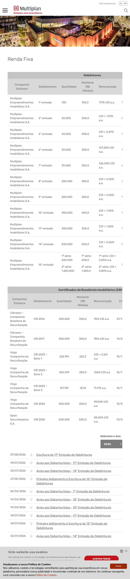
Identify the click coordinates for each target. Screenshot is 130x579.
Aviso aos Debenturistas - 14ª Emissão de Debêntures (73, 471)
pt (125, 3)
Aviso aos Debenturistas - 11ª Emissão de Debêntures (73, 463)
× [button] (126, 551)
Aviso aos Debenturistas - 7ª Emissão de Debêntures (73, 491)
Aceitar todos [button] (101, 559)
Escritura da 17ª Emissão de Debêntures (64, 455)
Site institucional (107, 3)
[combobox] (121, 551)
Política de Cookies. (46, 575)
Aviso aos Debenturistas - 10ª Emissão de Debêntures (73, 507)
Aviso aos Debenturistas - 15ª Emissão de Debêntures (73, 499)
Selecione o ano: (110, 436)
